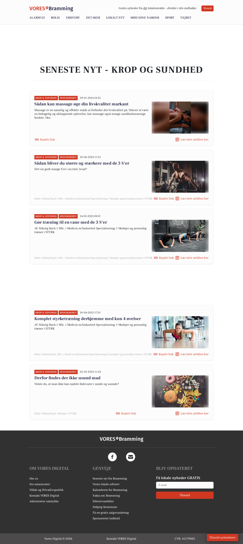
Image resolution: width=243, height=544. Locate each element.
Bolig (55, 18)
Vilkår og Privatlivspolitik (46, 490)
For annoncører (39, 484)
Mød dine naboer (144, 18)
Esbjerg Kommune (105, 507)
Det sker (93, 18)
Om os (33, 478)
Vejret (185, 18)
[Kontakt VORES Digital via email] (130, 456)
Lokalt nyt (115, 18)
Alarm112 (37, 18)
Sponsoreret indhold (106, 518)
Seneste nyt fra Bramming (110, 478)
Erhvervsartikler (103, 501)
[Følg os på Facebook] (112, 456)
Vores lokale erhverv (106, 484)
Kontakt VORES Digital (44, 495)
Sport (169, 18)
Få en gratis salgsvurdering (111, 513)
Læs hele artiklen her (194, 139)
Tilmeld (207, 8)
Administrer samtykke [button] (44, 501)
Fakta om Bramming (106, 495)
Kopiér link (47, 139)
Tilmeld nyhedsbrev (222, 537)
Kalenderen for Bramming (110, 490)
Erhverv (73, 18)
